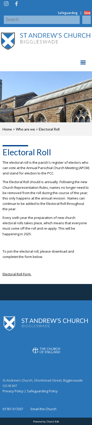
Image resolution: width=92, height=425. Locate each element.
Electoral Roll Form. (17, 274)
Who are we (25, 129)
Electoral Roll (49, 129)
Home (7, 129)
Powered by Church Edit (46, 421)
